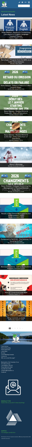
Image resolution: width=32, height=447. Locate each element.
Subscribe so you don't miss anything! (12, 401)
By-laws (3, 353)
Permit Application (5, 349)
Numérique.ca (4, 436)
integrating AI (23, 442)
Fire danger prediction (8, 431)
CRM (19, 436)
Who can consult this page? (8, 358)
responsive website (14, 436)
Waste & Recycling (6, 348)
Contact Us (4, 356)
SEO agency (15, 442)
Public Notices (4, 346)
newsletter (3, 438)
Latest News (4, 351)
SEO (30, 436)
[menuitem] (25, 2)
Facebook (3, 372)
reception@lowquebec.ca (7, 370)
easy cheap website (25, 436)
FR (25, 2)
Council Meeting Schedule (7, 354)
